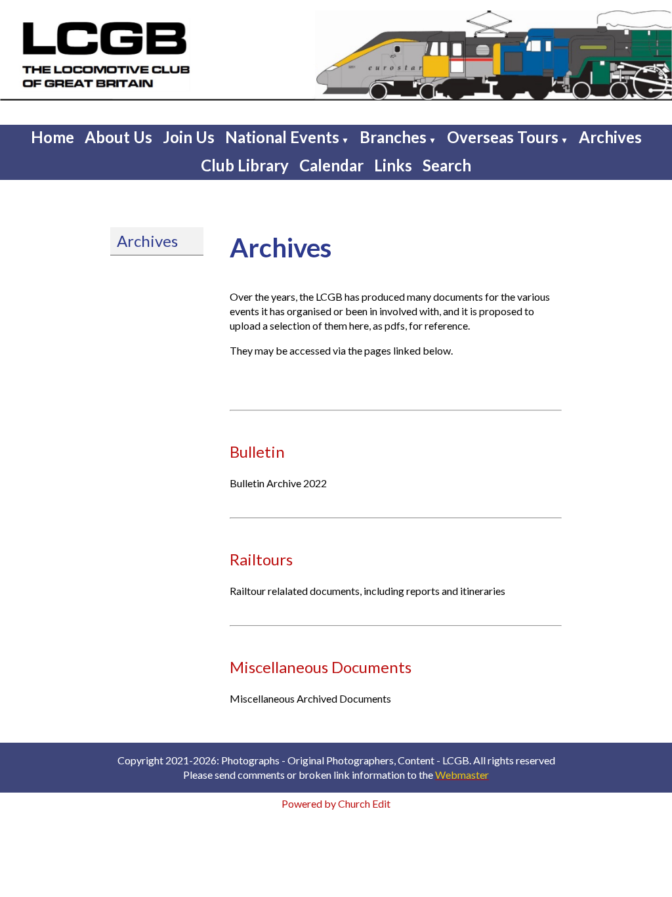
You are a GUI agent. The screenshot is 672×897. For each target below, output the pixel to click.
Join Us (189, 136)
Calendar (331, 165)
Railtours (261, 559)
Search (447, 165)
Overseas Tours (502, 136)
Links (393, 165)
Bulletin (257, 451)
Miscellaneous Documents (320, 666)
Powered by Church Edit (336, 803)
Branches (393, 136)
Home (52, 136)
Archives (610, 136)
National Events (282, 136)
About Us (118, 136)
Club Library (245, 165)
